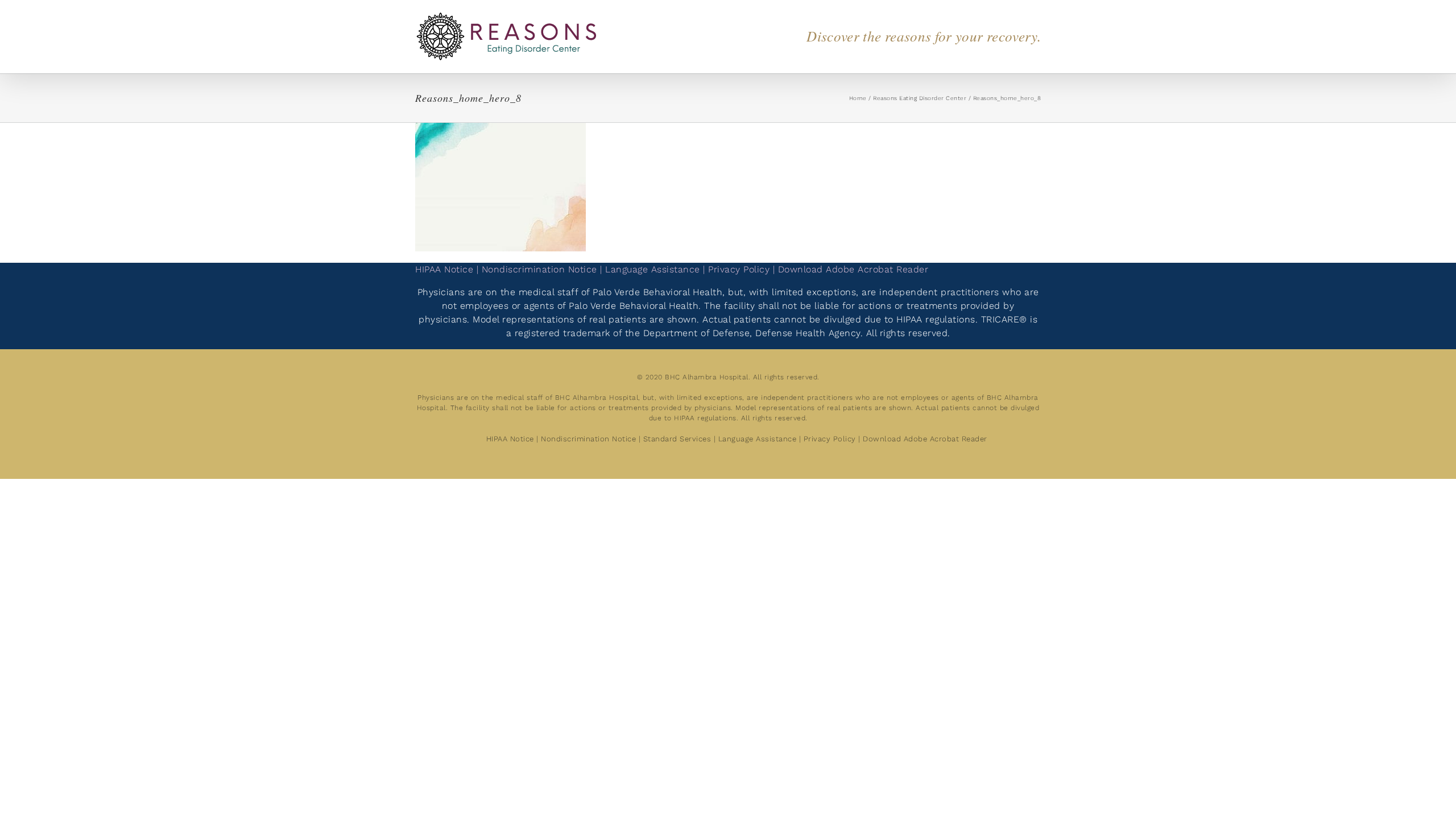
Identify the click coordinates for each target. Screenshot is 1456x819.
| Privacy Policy (738, 269)
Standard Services (677, 439)
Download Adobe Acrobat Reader (925, 439)
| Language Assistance (651, 269)
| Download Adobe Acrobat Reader (851, 269)
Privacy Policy (830, 439)
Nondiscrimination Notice (588, 439)
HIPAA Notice (444, 269)
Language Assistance (758, 439)
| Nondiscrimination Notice (537, 269)
